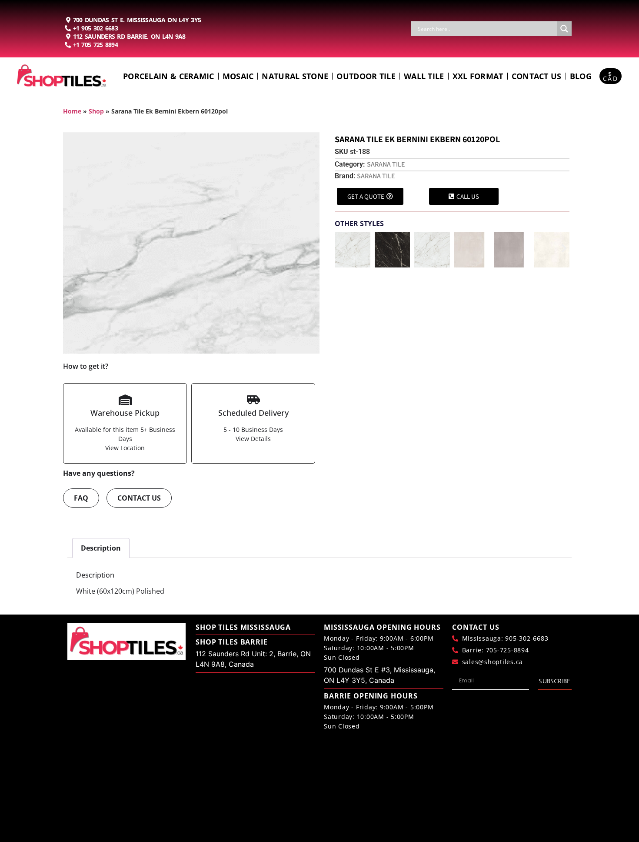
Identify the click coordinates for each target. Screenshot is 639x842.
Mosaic (238, 76)
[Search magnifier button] (564, 28)
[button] (340, 248)
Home (72, 111)
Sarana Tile (386, 164)
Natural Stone (295, 76)
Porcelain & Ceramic (168, 76)
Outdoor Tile (366, 76)
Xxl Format (478, 76)
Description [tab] (101, 548)
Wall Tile (424, 76)
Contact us (537, 76)
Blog (581, 76)
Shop (96, 111)
